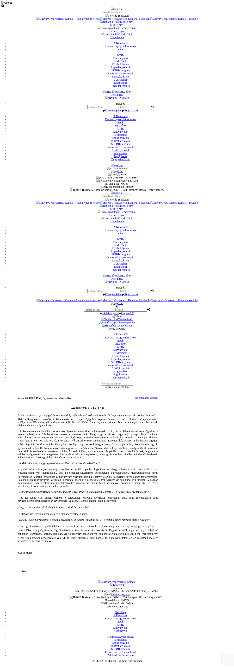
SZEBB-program (120, 144)
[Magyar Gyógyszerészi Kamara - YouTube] (174, 18)
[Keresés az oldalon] (117, 15)
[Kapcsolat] (117, 584)
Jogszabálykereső (120, 140)
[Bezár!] (117, 6)
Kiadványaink (120, 131)
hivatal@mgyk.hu (120, 594)
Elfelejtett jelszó (113, 110)
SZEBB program (120, 648)
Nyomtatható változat (146, 397)
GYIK (120, 128)
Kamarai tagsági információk (120, 119)
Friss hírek (120, 125)
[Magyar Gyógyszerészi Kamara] (117, 581)
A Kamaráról (120, 116)
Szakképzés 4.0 (120, 150)
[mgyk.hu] (117, 9)
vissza (24, 571)
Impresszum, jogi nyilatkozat (120, 652)
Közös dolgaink (120, 137)
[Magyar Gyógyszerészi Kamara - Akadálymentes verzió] (68, 18)
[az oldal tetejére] (117, 168)
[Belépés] (152, 106)
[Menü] (117, 174)
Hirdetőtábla (120, 134)
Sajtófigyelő (120, 630)
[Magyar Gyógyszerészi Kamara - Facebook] (125, 18)
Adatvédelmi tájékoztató (120, 655)
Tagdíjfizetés (120, 156)
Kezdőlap (120, 612)
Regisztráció (131, 110)
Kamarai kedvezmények (120, 147)
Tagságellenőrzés (120, 159)
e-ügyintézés (120, 153)
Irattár (120, 122)
